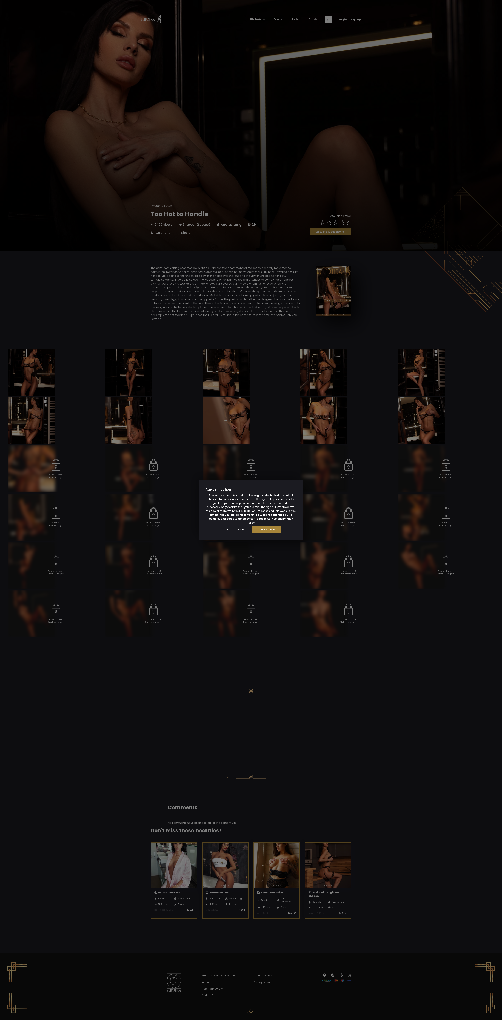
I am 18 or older (266, 529)
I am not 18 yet (235, 529)
